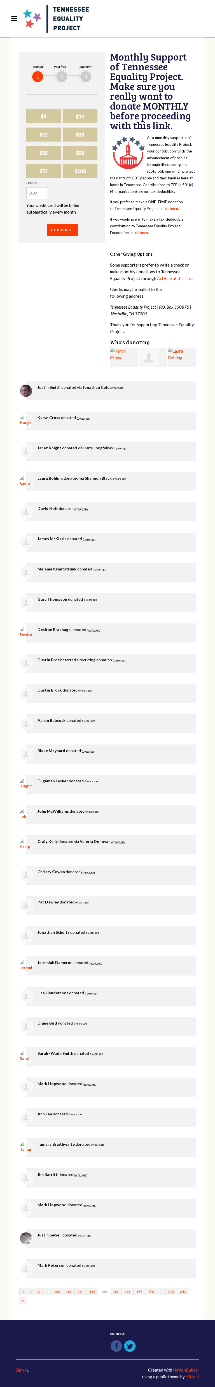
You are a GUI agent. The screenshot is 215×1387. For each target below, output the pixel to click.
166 (104, 1291)
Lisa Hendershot (53, 992)
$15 (43, 134)
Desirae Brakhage (54, 629)
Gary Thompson (52, 599)
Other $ (31, 183)
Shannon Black (98, 478)
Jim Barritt (48, 1174)
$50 (80, 152)
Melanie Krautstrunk (57, 569)
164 (80, 1291)
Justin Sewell (50, 1235)
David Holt (48, 508)
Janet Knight (49, 447)
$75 (43, 170)
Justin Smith (49, 387)
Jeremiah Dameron (55, 962)
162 (57, 1291)
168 (127, 1291)
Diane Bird (47, 1023)
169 (139, 1291)
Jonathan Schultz (53, 932)
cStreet (192, 1376)
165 (92, 1291)
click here (169, 208)
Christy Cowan (51, 871)
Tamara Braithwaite (56, 1144)
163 (69, 1291)
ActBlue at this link (174, 278)
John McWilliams (53, 811)
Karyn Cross (49, 417)
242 (171, 1291)
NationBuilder (186, 1369)
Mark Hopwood (52, 1083)
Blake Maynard (51, 750)
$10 (80, 116)
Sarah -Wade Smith (55, 1053)
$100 (80, 170)
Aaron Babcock (52, 720)
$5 (43, 116)
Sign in (22, 1369)
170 (151, 1291)
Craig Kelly (48, 841)
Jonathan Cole (96, 387)
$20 (80, 134)
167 (116, 1291)
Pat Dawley (48, 902)
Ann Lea (45, 1113)
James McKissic (52, 538)
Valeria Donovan (95, 841)
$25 (44, 152)
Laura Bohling (50, 478)
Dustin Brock (50, 659)
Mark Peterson (52, 1265)
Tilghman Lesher (53, 780)
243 (183, 1291)
